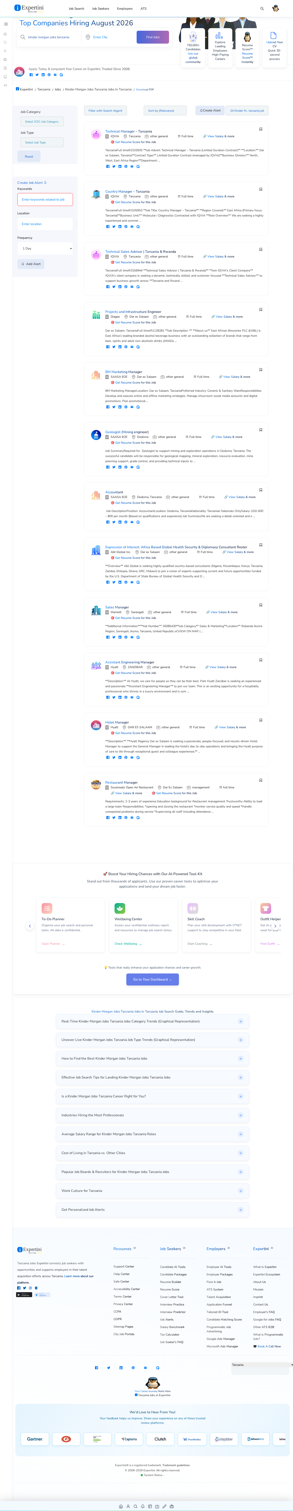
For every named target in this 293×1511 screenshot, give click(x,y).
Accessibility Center (126, 1289)
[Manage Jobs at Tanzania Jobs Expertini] (171, 1506)
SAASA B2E (119, 377)
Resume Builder (170, 1282)
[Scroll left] (30, 926)
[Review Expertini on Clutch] (160, 1439)
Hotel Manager (117, 722)
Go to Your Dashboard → (152, 979)
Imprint (258, 1297)
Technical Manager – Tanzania (128, 131)
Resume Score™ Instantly (247, 58)
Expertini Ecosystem (266, 1274)
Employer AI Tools (219, 1267)
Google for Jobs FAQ (267, 1320)
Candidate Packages (173, 1274)
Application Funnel (219, 1304)
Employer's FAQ (264, 1312)
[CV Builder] (6, 68)
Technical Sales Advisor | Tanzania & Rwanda (140, 251)
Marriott (116, 612)
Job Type (27, 132)
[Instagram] (31, 1288)
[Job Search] (262, 8)
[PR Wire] (6, 85)
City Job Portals (123, 1334)
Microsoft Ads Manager (222, 1346)
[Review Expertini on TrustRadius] (192, 1439)
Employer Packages (220, 1274)
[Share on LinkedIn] (43, 75)
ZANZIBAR (135, 667)
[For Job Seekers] (6, 51)
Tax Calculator (169, 1335)
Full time (187, 136)
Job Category (31, 112)
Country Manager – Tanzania (127, 191)
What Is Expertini (264, 1267)
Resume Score (169, 1289)
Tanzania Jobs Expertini (32, 1263)
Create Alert (212, 110)
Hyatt (114, 667)
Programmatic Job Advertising (219, 1329)
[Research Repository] (6, 77)
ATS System (215, 1289)
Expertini (261, 1248)
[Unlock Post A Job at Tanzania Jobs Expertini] (164, 1506)
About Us (259, 1282)
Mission (258, 1289)
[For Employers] (6, 59)
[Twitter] (25, 1288)
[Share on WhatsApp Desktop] (61, 75)
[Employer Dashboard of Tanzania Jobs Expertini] (150, 1506)
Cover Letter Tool (171, 1297)
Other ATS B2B (263, 1327)
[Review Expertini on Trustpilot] (98, 1439)
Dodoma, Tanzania (149, 497)
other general (159, 136)
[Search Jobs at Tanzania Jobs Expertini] (135, 1506)
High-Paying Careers (220, 57)
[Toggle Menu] (6, 24)
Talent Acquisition (219, 1297)
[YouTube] (36, 1288)
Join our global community (193, 58)
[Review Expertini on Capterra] (129, 1439)
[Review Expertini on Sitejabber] (224, 1439)
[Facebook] (19, 1288)
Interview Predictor (173, 1312)
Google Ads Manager (221, 1339)
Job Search (76, 8)
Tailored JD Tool (217, 1312)
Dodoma (142, 437)
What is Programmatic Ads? (268, 1337)
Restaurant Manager (121, 782)
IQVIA (115, 136)
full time (228, 787)
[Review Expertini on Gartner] (35, 1439)
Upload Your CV (274, 44)
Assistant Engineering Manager (129, 662)
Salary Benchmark (172, 1327)
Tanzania (134, 136)
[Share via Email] (55, 75)
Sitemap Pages (123, 1327)
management (201, 787)
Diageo (115, 317)
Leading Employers (220, 48)
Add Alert (32, 264)
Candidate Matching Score (224, 1320)
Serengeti (137, 612)
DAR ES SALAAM (140, 727)
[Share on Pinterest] (49, 75)
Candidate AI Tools (173, 1267)
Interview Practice (172, 1304)
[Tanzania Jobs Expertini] (34, 8)
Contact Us (260, 1304)
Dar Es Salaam (173, 787)
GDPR (117, 1319)
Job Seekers (100, 8)
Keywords (24, 189)
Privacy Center (123, 1304)
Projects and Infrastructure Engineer (133, 311)
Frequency (24, 238)
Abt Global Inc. (121, 552)
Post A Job (214, 1282)
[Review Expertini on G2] (66, 1439)
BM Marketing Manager (123, 372)
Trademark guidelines (176, 1465)
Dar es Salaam (139, 317)
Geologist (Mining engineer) (127, 432)
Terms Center (122, 1297)
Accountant (114, 492)
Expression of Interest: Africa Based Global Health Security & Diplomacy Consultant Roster (176, 547)
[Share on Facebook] (31, 75)
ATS (143, 8)
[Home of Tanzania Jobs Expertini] (121, 1506)
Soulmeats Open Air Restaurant (132, 787)
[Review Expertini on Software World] (256, 1439)
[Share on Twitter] (37, 75)
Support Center (123, 1266)
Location (23, 213)
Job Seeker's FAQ (171, 1342)
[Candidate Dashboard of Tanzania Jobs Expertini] (128, 1506)
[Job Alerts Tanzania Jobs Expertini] (142, 1506)
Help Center (121, 1274)
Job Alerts (167, 1320)
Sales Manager (117, 607)
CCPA (117, 1312)
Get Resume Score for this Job (135, 142)
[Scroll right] (275, 926)
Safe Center (121, 1281)
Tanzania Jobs (147, 1395)
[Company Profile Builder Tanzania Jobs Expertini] (157, 1506)
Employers (125, 8)
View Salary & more (220, 136)
